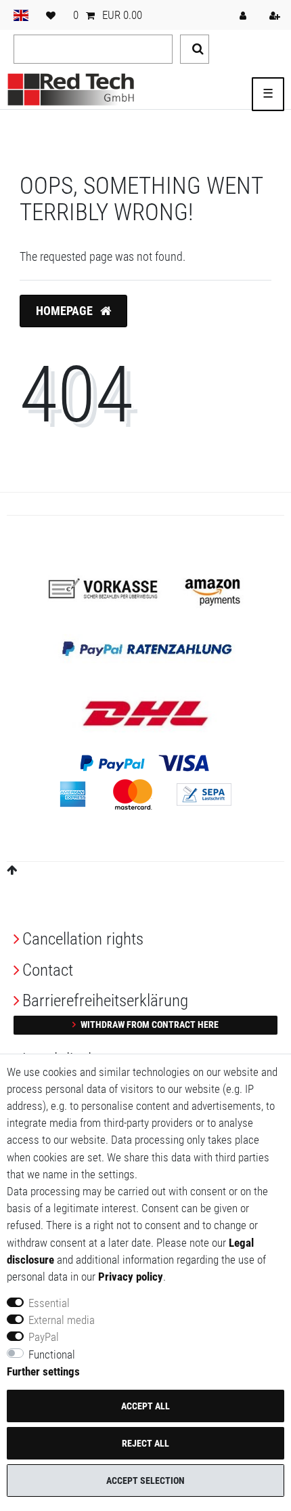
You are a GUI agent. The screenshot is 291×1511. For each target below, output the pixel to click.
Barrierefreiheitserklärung (105, 1000)
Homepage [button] (65, 311)
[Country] (21, 15)
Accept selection (145, 1480)
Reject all (145, 1443)
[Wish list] (50, 15)
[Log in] (244, 15)
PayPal (43, 1337)
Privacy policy (130, 1276)
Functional (51, 1354)
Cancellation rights (82, 939)
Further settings (43, 1371)
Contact (47, 970)
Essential (49, 1303)
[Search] (194, 49)
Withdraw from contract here (149, 1024)
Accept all (145, 1406)
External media (61, 1320)
